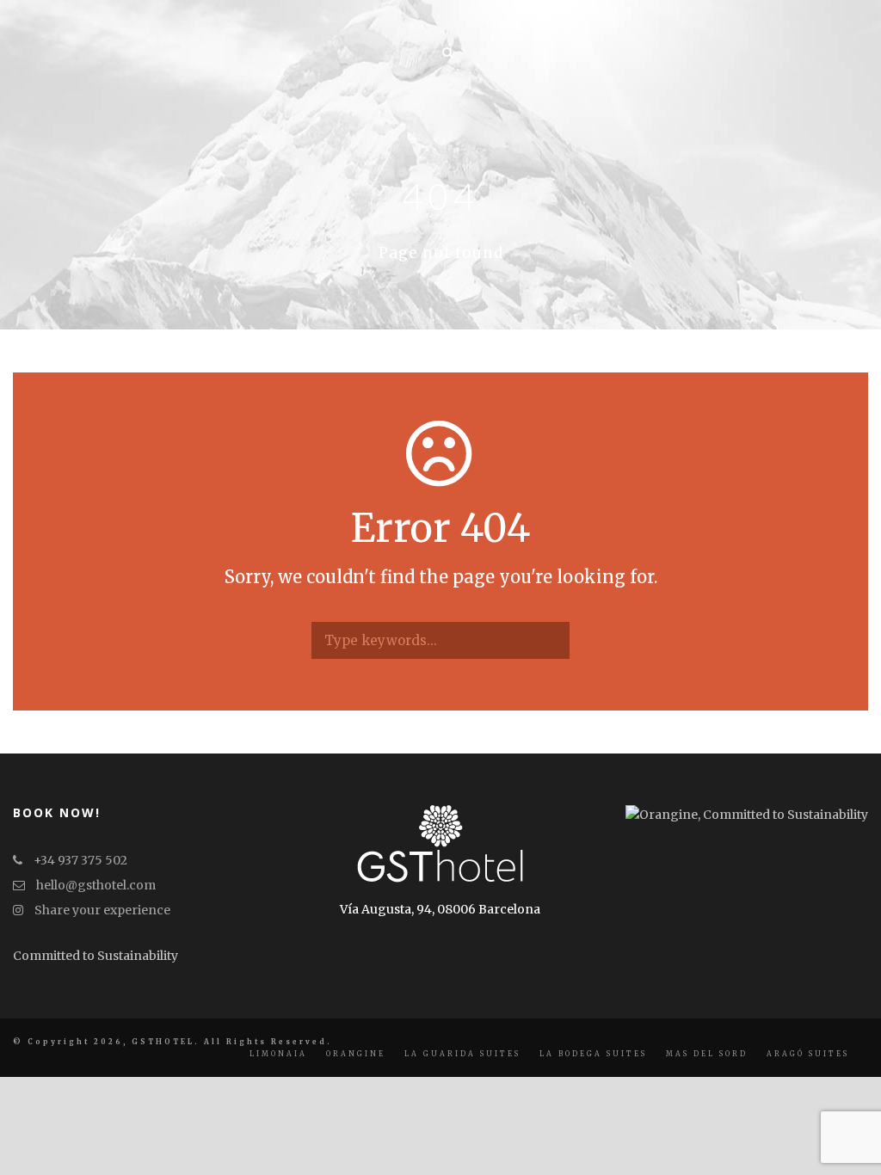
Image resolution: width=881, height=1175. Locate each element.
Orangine (355, 1053)
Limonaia (278, 1053)
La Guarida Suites (462, 1053)
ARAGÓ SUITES (808, 1053)
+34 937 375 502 (79, 860)
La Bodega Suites (593, 1053)
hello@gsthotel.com (95, 885)
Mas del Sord (707, 1053)
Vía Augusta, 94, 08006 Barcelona (440, 909)
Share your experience (101, 910)
